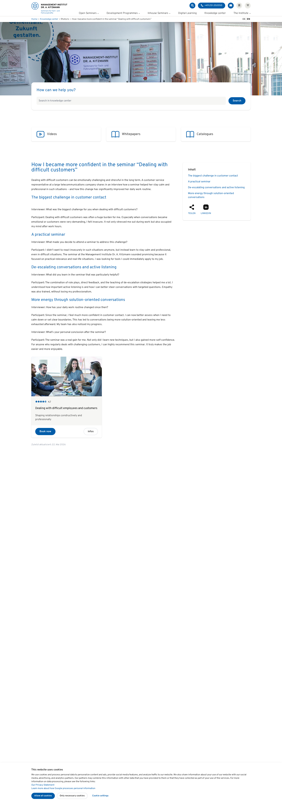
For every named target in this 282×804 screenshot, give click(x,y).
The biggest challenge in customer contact (213, 175)
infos (91, 431)
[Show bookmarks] (239, 5)
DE (244, 19)
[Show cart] (248, 5)
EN (248, 19)
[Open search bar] (192, 5)
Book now (45, 431)
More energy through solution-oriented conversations (211, 195)
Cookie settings (100, 795)
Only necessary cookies (72, 795)
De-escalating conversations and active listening (216, 187)
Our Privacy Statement (42, 785)
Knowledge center (215, 13)
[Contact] (231, 5)
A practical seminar (199, 181)
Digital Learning (187, 13)
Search (237, 100)
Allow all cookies (43, 795)
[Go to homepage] (49, 8)
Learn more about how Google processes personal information (63, 788)
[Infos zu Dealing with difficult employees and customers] (66, 397)
